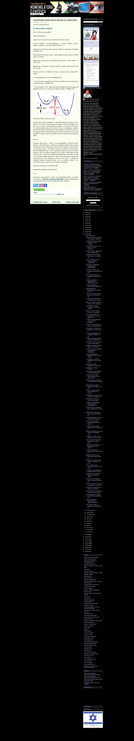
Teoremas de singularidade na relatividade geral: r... (93, 372)
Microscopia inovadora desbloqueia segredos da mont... (94, 386)
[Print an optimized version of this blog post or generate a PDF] (39, 190)
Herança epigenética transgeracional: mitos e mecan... (93, 355)
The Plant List (87, 657)
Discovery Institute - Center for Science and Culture (92, 607)
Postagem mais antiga (72, 202)
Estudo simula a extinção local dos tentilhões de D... (94, 325)
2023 (86, 217)
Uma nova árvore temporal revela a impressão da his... (93, 295)
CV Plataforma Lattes (89, 586)
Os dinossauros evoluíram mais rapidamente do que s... (94, 409)
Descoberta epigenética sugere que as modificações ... (92, 266)
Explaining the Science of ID (91, 617)
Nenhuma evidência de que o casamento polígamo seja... (94, 432)
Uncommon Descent (89, 664)
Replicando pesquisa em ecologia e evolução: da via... (93, 276)
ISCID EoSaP (87, 631)
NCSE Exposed (88, 640)
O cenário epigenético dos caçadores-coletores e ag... (93, 334)
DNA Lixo (86, 611)
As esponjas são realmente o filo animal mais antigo (94, 491)
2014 (86, 534)
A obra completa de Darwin (91, 557)
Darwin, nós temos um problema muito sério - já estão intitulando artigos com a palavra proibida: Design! (92, 172)
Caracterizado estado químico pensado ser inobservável (55, 20)
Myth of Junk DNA (89, 638)
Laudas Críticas (88, 634)
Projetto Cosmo (88, 648)
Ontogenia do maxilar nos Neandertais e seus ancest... (93, 446)
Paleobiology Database (90, 643)
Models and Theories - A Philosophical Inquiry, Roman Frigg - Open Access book (92, 188)
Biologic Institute (88, 574)
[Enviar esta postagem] (62, 194)
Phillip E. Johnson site (90, 645)
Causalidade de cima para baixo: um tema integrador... (93, 247)
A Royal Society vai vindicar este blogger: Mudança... (94, 238)
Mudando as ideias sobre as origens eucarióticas (94, 346)
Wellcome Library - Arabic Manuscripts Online (91, 667)
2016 (86, 231)
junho (88, 521)
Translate (58, 14)
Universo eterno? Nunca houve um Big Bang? (93, 311)
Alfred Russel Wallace (90, 559)
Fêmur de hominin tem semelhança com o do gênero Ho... (93, 316)
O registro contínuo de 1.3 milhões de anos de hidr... (94, 436)
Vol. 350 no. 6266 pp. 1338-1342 (42, 28)
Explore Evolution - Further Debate (93, 620)
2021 (86, 221)
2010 (86, 543)
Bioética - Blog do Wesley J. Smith (93, 572)
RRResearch (87, 650)
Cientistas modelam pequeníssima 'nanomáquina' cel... (92, 281)
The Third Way (88, 661)
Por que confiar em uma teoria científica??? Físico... (93, 391)
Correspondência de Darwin (91, 584)
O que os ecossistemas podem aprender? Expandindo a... (93, 404)
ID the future (87, 627)
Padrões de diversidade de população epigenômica (93, 339)
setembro (89, 514)
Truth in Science (88, 662)
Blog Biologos (88, 576)
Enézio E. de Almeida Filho (92, 99)
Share (35, 192)
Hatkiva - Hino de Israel (90, 624)
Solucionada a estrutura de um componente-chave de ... (94, 381)
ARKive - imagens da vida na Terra (93, 565)
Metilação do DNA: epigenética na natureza (93, 364)
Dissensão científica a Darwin (92, 610)
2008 (86, 547)
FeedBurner (96, 205)
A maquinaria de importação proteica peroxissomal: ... (94, 470)
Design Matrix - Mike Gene (91, 603)
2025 (86, 212)
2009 (86, 545)
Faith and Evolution (89, 622)
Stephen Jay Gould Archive (91, 654)
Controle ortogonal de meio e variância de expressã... (94, 418)
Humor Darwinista (89, 626)
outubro (89, 512)
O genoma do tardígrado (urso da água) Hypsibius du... (94, 480)
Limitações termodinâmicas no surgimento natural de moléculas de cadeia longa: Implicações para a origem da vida (92, 166)
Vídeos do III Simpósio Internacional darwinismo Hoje (92, 674)
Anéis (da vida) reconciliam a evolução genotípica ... (94, 342)
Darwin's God (87, 591)
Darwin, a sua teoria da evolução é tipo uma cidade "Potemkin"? (92, 183)
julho (88, 519)
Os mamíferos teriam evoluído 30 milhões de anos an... (93, 422)
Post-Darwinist (88, 647)
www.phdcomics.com (91, 86)
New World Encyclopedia (91, 641)
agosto (89, 517)
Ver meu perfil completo (91, 158)
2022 (86, 219)
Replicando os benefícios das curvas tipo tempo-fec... (93, 414)
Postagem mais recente (40, 202)
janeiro (89, 531)
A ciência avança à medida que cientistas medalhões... (93, 350)
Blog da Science (88, 578)
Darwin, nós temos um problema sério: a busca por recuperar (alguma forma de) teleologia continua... (92, 178)
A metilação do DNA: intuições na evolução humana (93, 307)
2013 (86, 536)
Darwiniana (87, 596)
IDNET (86, 629)
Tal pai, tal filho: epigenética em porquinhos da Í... (94, 251)
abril (88, 525)
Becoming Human (89, 571)
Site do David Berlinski (90, 652)
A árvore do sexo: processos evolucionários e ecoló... (94, 484)
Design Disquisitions (89, 600)
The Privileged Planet (90, 659)
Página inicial (56, 202)
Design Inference (88, 601)
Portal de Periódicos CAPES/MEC (53, 179)
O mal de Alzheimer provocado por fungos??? (94, 285)
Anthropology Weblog (90, 564)
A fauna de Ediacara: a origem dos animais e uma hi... (94, 451)
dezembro (90, 235)
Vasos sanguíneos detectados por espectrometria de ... (92, 501)
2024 (86, 214)
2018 (86, 227)
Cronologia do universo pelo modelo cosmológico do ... (94, 395)
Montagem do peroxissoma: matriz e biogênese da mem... (94, 461)
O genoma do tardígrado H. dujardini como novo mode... (93, 475)
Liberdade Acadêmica (90, 636)
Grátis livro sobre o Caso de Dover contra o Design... (94, 303)
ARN (85, 567)
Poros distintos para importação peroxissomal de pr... (94, 466)
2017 (86, 229)
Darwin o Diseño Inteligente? (92, 590)
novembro (90, 510)
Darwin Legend (88, 588)
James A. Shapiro (88, 632)
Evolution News (88, 613)
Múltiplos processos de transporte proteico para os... (93, 456)
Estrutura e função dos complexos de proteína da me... (94, 271)
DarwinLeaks (87, 598)
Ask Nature (87, 569)
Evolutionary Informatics (90, 615)
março (89, 527)
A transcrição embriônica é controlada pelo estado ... (94, 299)
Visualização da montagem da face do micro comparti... (93, 242)
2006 (86, 551)
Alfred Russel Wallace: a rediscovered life (90, 561)
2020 (86, 223)
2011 (86, 541)
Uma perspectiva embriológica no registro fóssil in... (93, 290)
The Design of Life (89, 655)
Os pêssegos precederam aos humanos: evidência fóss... (93, 496)
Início (32, 16)
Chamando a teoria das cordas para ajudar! (92, 399)
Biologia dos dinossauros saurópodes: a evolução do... (93, 256)
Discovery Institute (89, 605)
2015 (86, 234)
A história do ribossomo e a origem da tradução (94, 488)
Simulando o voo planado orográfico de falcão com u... (94, 329)
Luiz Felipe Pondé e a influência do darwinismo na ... (93, 506)
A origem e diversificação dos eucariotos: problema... (93, 321)
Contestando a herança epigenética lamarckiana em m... (93, 360)
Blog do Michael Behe (90, 579)
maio (88, 523)
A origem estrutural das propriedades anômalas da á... (94, 427)
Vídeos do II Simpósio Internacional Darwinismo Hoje (92, 677)
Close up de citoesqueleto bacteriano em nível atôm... (93, 441)
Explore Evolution (88, 618)
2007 (86, 549)
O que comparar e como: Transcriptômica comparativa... (93, 261)
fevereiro (89, 529)
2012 (86, 539)
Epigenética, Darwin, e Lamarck (92, 368)
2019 (86, 225)
